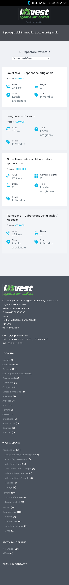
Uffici (8, 530)
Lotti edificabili (13, 497)
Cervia (5, 414)
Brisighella (7, 419)
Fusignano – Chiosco (20, 116)
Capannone (11, 521)
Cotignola (7, 387)
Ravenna (7, 369)
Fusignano (7, 382)
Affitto (6, 553)
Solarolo (6, 432)
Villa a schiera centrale (17, 473)
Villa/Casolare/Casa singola (19, 454)
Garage (9, 487)
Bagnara (6, 428)
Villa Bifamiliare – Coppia (18, 468)
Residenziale (9, 450)
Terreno (6, 492)
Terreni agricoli (12, 502)
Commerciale (9, 512)
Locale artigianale (14, 526)
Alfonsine (7, 396)
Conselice (7, 364)
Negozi (8, 516)
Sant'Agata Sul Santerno (15, 373)
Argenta (6, 400)
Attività (6, 507)
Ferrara (6, 409)
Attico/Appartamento (16, 459)
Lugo (5, 360)
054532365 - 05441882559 (49, 3)
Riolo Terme (8, 423)
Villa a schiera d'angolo (17, 478)
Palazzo (9, 482)
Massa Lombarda (11, 391)
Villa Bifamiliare (13, 464)
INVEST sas (52, 300)
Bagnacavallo (9, 378)
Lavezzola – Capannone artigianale (29, 73)
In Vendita (7, 548)
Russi (5, 405)
